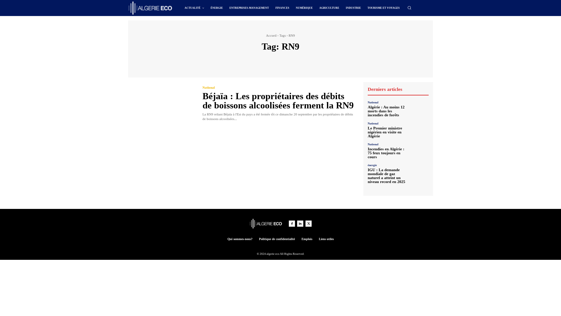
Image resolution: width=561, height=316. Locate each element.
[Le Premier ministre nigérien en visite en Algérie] (419, 130)
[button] (409, 8)
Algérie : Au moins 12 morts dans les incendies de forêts (386, 111)
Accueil (271, 35)
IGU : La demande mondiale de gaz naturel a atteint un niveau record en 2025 (386, 176)
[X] (308, 224)
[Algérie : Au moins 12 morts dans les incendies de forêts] (419, 109)
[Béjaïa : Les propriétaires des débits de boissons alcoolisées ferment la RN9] (162, 104)
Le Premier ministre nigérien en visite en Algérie (385, 132)
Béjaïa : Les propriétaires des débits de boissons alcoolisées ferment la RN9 (278, 100)
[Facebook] (292, 224)
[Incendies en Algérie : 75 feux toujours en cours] (419, 151)
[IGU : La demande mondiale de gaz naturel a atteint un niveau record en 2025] (419, 173)
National (208, 87)
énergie (372, 165)
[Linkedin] (300, 224)
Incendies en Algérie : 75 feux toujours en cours (386, 153)
